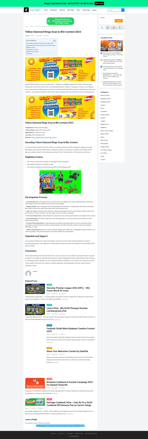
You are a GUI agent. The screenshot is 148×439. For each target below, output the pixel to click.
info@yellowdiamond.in (32, 243)
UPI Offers (104, 153)
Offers (102, 137)
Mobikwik (103, 127)
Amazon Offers (105, 95)
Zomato (103, 159)
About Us (53, 433)
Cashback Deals (105, 102)
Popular (102, 28)
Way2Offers (76, 436)
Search (103, 17)
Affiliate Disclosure (91, 433)
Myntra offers (105, 134)
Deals (102, 108)
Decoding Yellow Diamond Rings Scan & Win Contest (41, 45)
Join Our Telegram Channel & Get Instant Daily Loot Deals (60, 426)
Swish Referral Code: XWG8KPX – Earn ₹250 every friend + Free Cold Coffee (112, 54)
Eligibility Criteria (30, 47)
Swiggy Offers (105, 147)
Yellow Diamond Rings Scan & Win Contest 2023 (39, 43)
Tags (119, 28)
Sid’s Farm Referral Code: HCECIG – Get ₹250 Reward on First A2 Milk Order (113, 68)
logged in (35, 423)
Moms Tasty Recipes (107, 131)
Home (26, 26)
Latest (107, 28)
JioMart (103, 121)
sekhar (32, 35)
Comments (114, 28)
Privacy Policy (79, 433)
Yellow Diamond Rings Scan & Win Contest (44, 137)
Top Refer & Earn (106, 38)
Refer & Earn (104, 140)
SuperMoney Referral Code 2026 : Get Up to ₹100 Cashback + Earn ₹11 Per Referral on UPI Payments (112, 83)
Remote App (104, 143)
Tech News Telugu (106, 150)
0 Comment (46, 35)
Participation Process (32, 49)
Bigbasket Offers (106, 98)
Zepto (102, 156)
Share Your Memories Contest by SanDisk (67, 351)
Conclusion (29, 53)
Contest (31, 26)
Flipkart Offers (105, 115)
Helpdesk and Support (32, 51)
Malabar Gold (104, 124)
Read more (65, 299)
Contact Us (61, 433)
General (103, 118)
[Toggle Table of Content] (54, 40)
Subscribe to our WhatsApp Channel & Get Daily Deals (62, 21)
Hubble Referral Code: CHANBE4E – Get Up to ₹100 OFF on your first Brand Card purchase (112, 61)
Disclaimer (104, 111)
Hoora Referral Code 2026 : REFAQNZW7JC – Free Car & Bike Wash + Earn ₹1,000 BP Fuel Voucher (112, 76)
